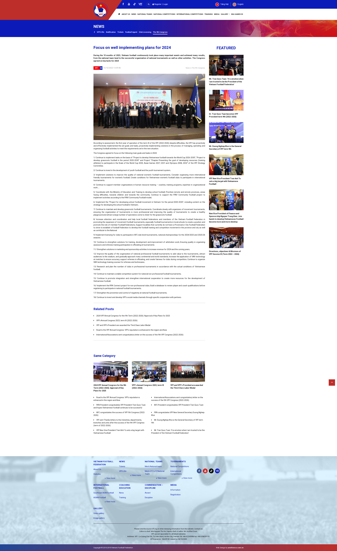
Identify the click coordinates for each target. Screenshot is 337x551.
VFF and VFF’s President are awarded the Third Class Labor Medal (123, 325)
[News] (94, 32)
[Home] (119, 14)
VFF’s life (122, 471)
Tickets (120, 32)
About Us (126, 14)
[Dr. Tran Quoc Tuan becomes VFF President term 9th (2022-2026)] (226, 100)
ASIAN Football (99, 497)
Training (208, 14)
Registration (175, 495)
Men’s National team (153, 466)
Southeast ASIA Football (103, 493)
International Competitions (190, 14)
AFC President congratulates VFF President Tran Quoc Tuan (178, 405)
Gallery (225, 14)
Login (165, 4)
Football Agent (131, 32)
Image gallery (99, 518)
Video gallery (98, 513)
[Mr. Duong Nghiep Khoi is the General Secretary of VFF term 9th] (226, 132)
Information (175, 490)
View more (110, 478)
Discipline (149, 497)
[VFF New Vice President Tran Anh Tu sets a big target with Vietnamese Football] (226, 164)
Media (216, 14)
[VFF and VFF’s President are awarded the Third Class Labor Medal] (187, 371)
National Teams (144, 14)
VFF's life (100, 32)
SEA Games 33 (237, 14)
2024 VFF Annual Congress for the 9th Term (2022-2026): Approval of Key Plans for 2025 (133, 316)
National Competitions (164, 14)
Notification (111, 32)
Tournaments (178, 461)
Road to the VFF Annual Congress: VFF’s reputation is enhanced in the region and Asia (131, 330)
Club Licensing (145, 32)
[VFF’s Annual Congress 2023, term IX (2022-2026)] (149, 371)
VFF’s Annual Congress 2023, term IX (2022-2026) (116, 320)
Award (147, 493)
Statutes (97, 474)
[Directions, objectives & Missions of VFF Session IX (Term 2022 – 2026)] (226, 237)
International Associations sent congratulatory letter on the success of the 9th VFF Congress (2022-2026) (139, 335)
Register (157, 4)
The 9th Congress (160, 32)
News (133, 14)
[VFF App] (140, 4)
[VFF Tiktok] (134, 4)
